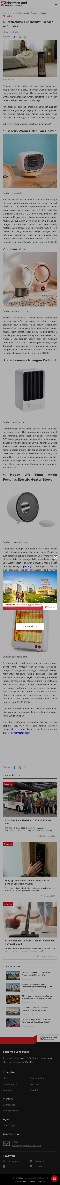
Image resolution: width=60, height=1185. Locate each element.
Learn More (30, 626)
